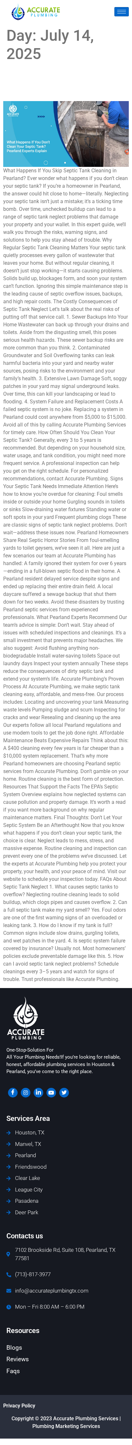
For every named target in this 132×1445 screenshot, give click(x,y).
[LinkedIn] (38, 1092)
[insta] (25, 1092)
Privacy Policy (19, 1406)
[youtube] (51, 1092)
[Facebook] (13, 1092)
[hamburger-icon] (121, 11)
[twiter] (64, 1092)
